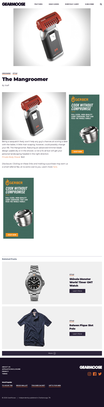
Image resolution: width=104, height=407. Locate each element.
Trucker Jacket (38, 385)
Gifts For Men (55, 385)
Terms (4, 374)
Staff (7, 85)
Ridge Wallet (22, 385)
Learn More (79, 291)
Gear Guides (54, 4)
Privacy (5, 371)
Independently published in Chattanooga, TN (34, 398)
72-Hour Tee (7, 385)
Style (15, 73)
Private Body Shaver (11, 157)
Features (38, 4)
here (55, 167)
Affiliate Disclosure (11, 369)
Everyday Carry (72, 4)
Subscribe (89, 4)
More (50, 353)
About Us (6, 367)
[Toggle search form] (101, 4)
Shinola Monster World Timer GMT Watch (81, 282)
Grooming (6, 73)
